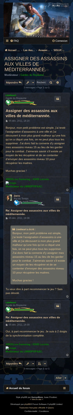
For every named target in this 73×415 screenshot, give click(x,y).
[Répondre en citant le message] (57, 99)
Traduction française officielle (32, 408)
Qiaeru (51, 408)
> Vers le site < (36, 399)
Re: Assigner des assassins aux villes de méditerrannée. (33, 212)
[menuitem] (14, 41)
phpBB (27, 404)
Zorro (17, 196)
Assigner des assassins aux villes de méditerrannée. (35, 64)
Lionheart (11, 95)
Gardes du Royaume (32, 74)
